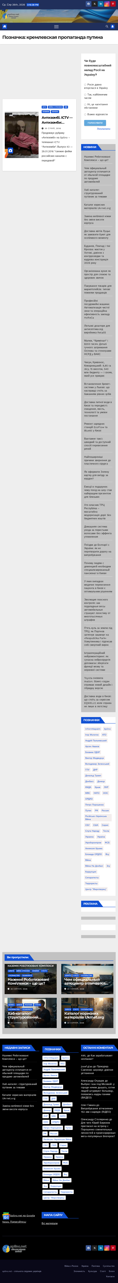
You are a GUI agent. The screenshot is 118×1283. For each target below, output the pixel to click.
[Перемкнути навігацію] (56, 26)
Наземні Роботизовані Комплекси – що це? (28, 981)
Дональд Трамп (93, 775)
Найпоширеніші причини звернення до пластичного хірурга (97, 460)
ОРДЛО (89, 799)
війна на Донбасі (94, 866)
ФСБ (107, 842)
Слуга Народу (92, 831)
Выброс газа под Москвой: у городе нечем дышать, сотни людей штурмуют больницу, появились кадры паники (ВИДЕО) (98, 1091)
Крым (97, 787)
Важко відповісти (97, 114)
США (95, 825)
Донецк (101, 781)
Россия (105, 810)
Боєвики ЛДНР (92, 752)
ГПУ (87, 769)
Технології (27, 975)
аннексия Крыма (93, 848)
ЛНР (106, 787)
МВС (87, 793)
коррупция (90, 871)
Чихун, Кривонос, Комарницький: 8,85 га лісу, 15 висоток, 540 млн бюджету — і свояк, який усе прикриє (98, 369)
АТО (104, 734)
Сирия (105, 825)
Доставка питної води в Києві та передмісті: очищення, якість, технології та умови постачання (98, 409)
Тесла (106, 831)
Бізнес (11, 1005)
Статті (44, 971)
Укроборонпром (93, 842)
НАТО (96, 793)
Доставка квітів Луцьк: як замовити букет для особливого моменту (97, 234)
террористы (91, 883)
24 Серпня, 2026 (75, 989)
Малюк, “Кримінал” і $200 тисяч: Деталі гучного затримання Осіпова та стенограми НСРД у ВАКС (97, 347)
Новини (46, 111)
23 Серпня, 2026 (19, 1023)
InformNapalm (92, 729)
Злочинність (79, 1271)
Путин (88, 810)
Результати (103, 128)
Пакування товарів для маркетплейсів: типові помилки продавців (98, 289)
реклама (28, 1005)
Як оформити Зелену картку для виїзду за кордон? (96, 475)
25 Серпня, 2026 (19, 989)
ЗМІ (66, 107)
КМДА (88, 787)
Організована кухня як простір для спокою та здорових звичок (97, 274)
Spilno (107, 729)
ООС (105, 793)
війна (88, 860)
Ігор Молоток (91, 734)
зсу (108, 866)
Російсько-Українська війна (96, 817)
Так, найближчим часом (95, 96)
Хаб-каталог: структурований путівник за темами (95, 193)
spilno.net (7, 1271)
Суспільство (14, 975)
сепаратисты (92, 877)
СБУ (87, 825)
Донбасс (89, 781)
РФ (96, 810)
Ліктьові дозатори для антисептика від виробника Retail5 (97, 329)
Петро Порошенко (94, 804)
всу (107, 854)
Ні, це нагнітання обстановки (96, 106)
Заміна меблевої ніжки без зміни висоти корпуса (97, 219)
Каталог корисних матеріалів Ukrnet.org (84, 1015)
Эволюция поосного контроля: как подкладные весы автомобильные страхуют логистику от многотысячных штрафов (97, 609)
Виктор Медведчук (94, 758)
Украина (89, 836)
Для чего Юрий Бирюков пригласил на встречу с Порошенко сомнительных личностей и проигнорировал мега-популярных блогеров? (98, 1129)
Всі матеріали (50, 1223)
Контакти (110, 1276)
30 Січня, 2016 (53, 128)
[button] (107, 26)
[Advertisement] (39, 76)
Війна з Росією (55, 107)
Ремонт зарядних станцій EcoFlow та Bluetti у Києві (96, 427)
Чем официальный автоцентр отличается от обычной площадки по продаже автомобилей (97, 175)
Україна (55, 111)
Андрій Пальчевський (96, 740)
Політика (96, 1266)
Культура (92, 1271)
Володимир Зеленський (97, 764)
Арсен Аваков (92, 746)
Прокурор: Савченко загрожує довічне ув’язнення (97, 1070)
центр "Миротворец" (95, 889)
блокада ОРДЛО (93, 854)
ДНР (95, 769)
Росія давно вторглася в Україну (96, 86)
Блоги (11, 971)
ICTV (44, 107)
